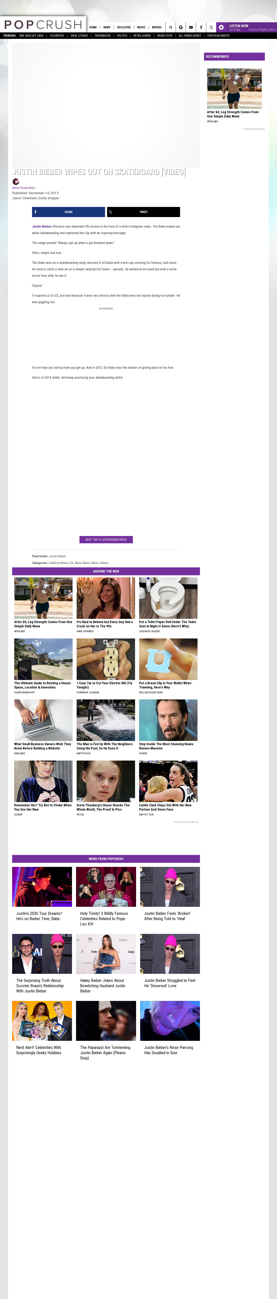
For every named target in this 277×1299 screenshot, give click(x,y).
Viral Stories (79, 35)
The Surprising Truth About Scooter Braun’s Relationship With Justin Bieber (40, 985)
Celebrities (57, 35)
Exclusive (124, 27)
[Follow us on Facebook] (201, 27)
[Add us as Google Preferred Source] (181, 27)
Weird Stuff (165, 35)
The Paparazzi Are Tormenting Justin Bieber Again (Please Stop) (105, 1052)
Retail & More (142, 35)
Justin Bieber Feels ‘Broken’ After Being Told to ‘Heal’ (167, 916)
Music (141, 27)
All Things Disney (190, 35)
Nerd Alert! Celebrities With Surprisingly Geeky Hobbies (38, 1050)
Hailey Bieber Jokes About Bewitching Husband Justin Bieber (102, 985)
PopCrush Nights (218, 35)
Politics (122, 35)
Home (93, 27)
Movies (157, 27)
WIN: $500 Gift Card (31, 35)
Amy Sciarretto (23, 188)
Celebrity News (58, 563)
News (107, 27)
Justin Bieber (41, 226)
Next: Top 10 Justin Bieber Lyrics (106, 539)
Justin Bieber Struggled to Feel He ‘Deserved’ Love (169, 983)
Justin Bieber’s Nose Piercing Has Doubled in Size (168, 1050)
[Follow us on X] (211, 27)
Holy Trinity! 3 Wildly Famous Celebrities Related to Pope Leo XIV (104, 918)
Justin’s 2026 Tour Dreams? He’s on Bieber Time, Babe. (39, 916)
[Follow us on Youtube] (191, 27)
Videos (104, 563)
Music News (82, 563)
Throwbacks (102, 35)
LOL (71, 563)
